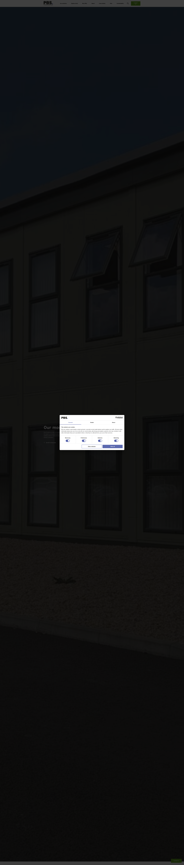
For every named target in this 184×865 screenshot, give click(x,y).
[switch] (84, 441)
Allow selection (92, 446)
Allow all (112, 446)
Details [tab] (92, 422)
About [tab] (113, 422)
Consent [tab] (70, 422)
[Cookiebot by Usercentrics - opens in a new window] (116, 418)
